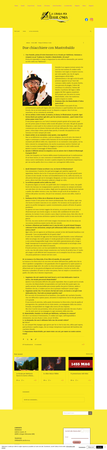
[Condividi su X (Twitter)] (27, 339)
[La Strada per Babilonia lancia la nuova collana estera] (26, 364)
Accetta (100, 447)
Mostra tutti (89, 354)
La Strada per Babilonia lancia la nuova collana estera (24, 375)
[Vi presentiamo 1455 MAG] (81, 364)
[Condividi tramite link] (35, 339)
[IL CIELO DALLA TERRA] (53, 364)
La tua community (33, 31)
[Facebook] (86, 20)
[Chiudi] (105, 447)
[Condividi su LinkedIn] (31, 339)
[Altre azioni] (83, 43)
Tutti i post (17, 31)
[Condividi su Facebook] (23, 339)
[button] (90, 31)
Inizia (24, 31)
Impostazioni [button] (82, 447)
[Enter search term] (90, 413)
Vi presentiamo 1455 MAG (79, 374)
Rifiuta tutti (91, 447)
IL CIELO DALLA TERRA (51, 374)
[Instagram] (91, 20)
